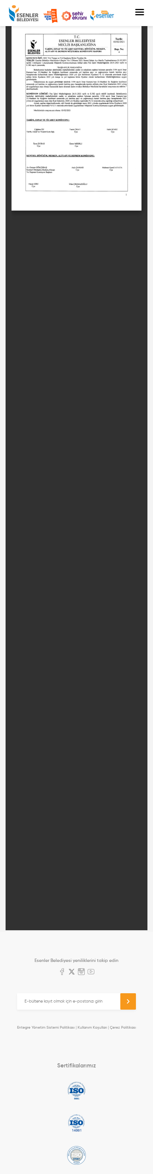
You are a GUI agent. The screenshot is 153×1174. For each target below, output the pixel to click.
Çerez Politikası (123, 1027)
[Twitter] (71, 972)
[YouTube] (91, 972)
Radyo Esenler (102, 16)
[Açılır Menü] (139, 13)
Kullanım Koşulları (92, 1027)
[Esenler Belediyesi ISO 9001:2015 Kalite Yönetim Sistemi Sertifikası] (76, 1090)
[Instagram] (81, 972)
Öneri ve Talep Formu (50, 16)
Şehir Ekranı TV (74, 16)
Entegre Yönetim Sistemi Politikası (46, 1027)
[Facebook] (62, 972)
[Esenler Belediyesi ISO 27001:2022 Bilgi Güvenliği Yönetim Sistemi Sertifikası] (76, 1155)
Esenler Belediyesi (23, 13)
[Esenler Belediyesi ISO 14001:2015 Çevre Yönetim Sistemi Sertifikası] (76, 1122)
